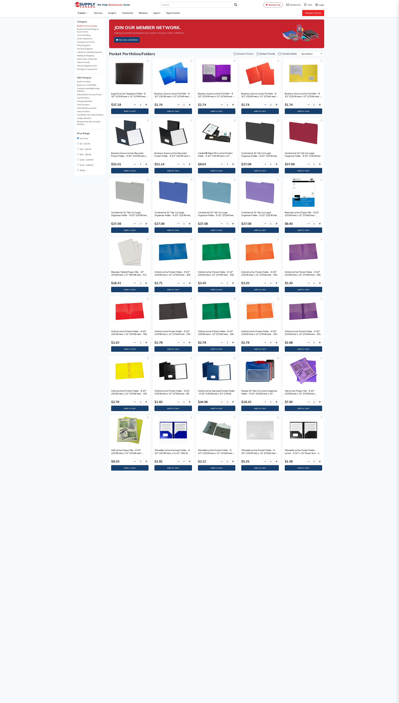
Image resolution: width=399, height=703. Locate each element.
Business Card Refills (86, 85)
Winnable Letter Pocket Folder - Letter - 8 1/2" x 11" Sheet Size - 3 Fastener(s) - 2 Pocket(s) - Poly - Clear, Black (302, 454)
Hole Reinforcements (86, 108)
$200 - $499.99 (86, 165)
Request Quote (313, 13)
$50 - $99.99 (85, 154)
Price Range (83, 133)
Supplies (82, 13)
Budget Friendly (267, 53)
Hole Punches (83, 104)
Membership (275, 5)
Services (98, 13)
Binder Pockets (84, 81)
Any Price (84, 138)
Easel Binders (83, 98)
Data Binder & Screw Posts (89, 94)
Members (143, 13)
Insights (112, 13)
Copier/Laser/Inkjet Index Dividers (88, 89)
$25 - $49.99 (85, 149)
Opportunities (173, 13)
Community (127, 13)
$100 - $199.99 (86, 160)
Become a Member (128, 40)
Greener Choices (245, 53)
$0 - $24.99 (85, 144)
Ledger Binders (84, 118)
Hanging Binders (84, 101)
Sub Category (84, 77)
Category (82, 21)
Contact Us (293, 5)
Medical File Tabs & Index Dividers (88, 122)
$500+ (82, 170)
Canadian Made (289, 53)
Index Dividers (83, 111)
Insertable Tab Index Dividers (90, 115)
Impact (157, 13)
